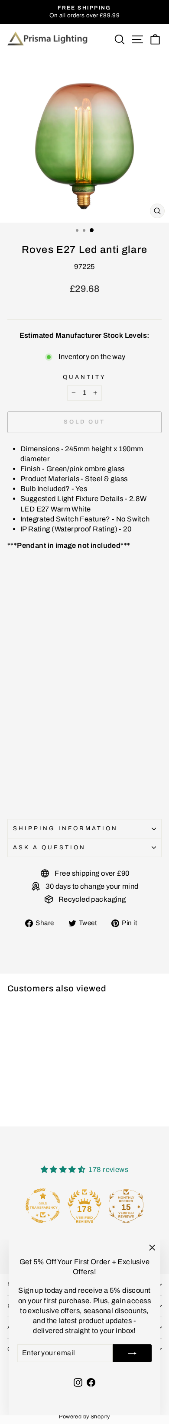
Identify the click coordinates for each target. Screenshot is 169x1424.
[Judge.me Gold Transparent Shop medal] (43, 1205)
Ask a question (49, 847)
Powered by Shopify (84, 1417)
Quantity (84, 377)
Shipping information (65, 828)
